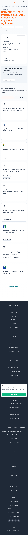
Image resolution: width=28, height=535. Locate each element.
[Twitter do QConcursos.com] (12, 520)
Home (2, 6)
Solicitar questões (9, 80)
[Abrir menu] (2, 2)
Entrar (25, 2)
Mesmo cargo (7, 97)
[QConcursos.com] (14, 528)
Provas (17, 6)
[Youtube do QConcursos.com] (15, 520)
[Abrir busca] (5, 2)
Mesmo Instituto (20, 97)
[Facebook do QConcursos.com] (9, 520)
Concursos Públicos (9, 6)
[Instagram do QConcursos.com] (18, 520)
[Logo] (14, 2)
